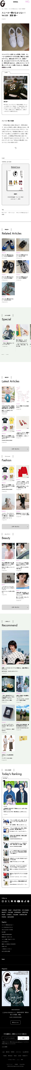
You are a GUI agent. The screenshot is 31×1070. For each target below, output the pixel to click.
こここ (18, 1059)
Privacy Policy (22, 1064)
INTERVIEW (17, 912)
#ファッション (12, 212)
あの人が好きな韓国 (6, 951)
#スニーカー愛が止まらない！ (23, 212)
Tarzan (15, 1055)
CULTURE (10, 912)
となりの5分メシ (5, 941)
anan (4, 1052)
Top (2, 8)
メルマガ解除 (4, 1046)
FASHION (4, 910)
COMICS (9, 915)
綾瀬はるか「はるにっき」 (7, 936)
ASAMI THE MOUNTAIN (7, 934)
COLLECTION (17, 910)
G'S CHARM (25, 910)
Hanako (5, 1055)
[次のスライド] (5, 354)
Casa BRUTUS (25, 1052)
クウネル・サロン (11, 1059)
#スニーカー (4, 212)
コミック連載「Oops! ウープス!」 (8, 939)
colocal (19, 1055)
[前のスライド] (3, 354)
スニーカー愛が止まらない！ (8, 924)
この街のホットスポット (7, 948)
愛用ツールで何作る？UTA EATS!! (8, 944)
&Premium (10, 1055)
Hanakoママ (25, 1055)
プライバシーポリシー (17, 1042)
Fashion (6, 8)
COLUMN (15, 915)
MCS (22, 1059)
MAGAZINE (11, 917)
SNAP (9, 910)
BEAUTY (4, 912)
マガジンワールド (10, 1064)
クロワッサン (18, 1052)
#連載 (3, 214)
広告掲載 (16, 1064)
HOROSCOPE (23, 915)
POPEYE (12, 1052)
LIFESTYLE (25, 912)
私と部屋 (3, 932)
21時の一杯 (4, 946)
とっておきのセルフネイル (7, 927)
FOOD (3, 915)
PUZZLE (4, 917)
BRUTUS (7, 1052)
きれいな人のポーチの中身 (7, 929)
